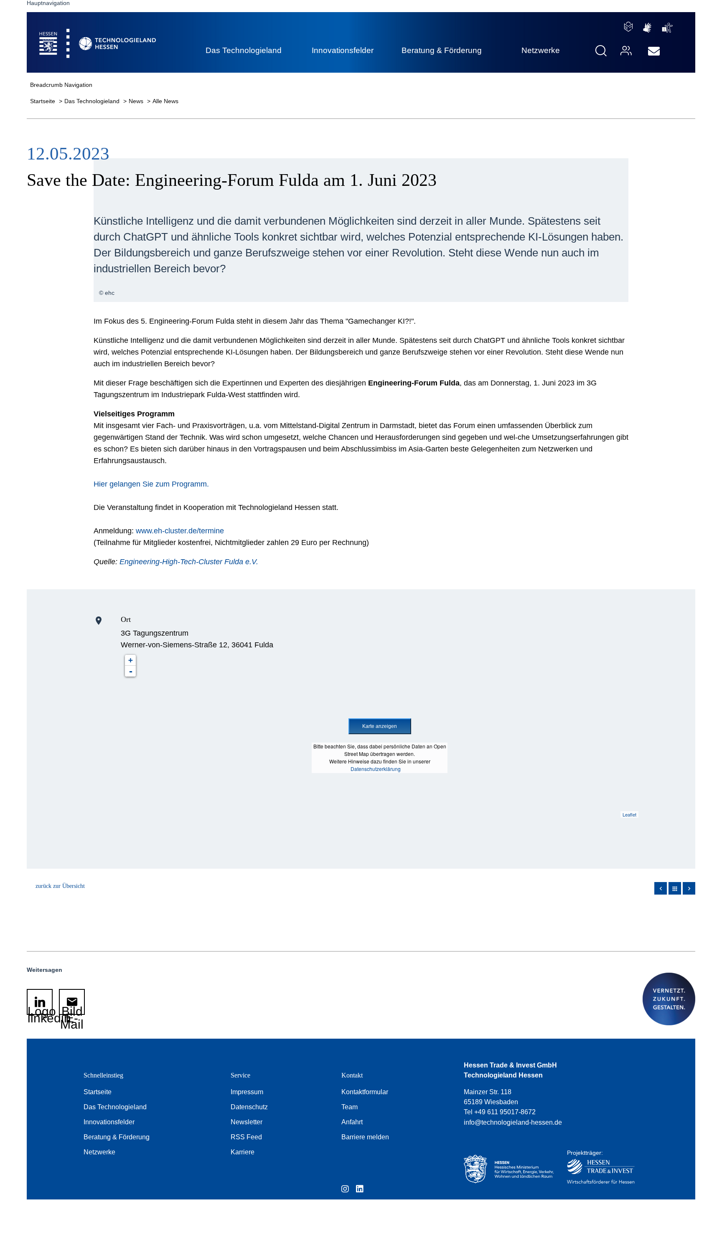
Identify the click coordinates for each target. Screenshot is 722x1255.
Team (349, 1106)
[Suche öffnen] (601, 50)
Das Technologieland (92, 101)
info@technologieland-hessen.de (513, 1122)
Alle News (165, 101)
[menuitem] (654, 51)
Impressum (247, 1091)
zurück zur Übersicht (60, 886)
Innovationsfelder (109, 1122)
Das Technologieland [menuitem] (244, 50)
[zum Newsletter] (654, 51)
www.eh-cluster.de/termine (180, 531)
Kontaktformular (364, 1091)
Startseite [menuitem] (78, 33)
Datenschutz (249, 1106)
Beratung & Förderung (117, 1137)
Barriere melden (365, 1137)
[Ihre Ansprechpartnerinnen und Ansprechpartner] (625, 50)
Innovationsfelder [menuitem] (343, 50)
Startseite (43, 101)
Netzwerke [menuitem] (540, 50)
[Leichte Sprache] (628, 26)
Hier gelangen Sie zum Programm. (151, 484)
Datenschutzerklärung (376, 768)
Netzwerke (99, 1152)
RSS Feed (246, 1137)
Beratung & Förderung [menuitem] (442, 50)
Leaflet (629, 814)
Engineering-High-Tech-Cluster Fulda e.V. (188, 562)
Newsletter (246, 1122)
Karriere (242, 1152)
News (137, 101)
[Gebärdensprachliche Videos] (647, 27)
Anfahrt (352, 1122)
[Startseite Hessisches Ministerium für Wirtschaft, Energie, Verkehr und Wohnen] (507, 1169)
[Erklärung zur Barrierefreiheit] (667, 27)
